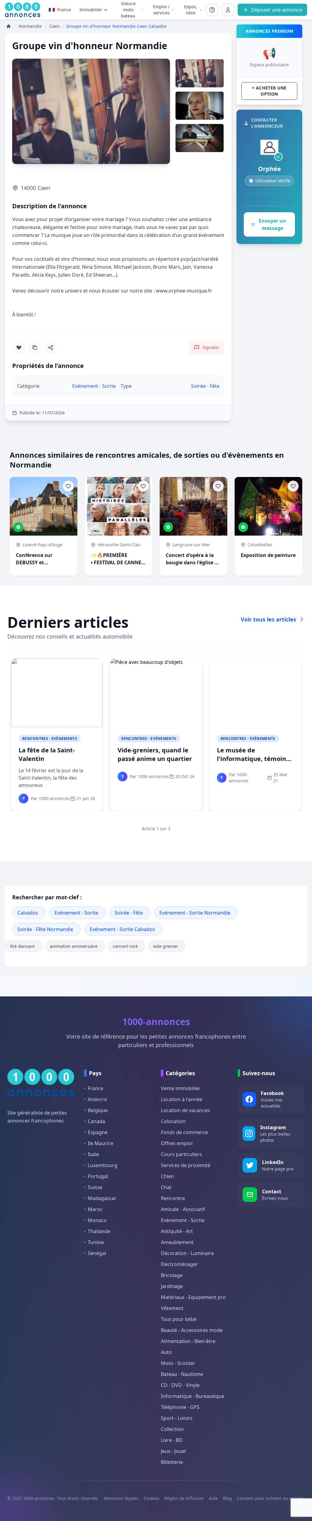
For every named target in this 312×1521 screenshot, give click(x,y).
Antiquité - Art (177, 1231)
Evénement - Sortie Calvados (122, 929)
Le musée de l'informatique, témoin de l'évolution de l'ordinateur (251, 763)
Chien (167, 1176)
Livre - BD (172, 1440)
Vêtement (172, 1308)
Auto (166, 1352)
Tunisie (96, 1242)
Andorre (97, 1099)
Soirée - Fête (129, 912)
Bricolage (172, 1275)
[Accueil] (8, 26)
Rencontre (173, 1198)
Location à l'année (181, 1099)
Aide (213, 1498)
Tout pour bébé (179, 1319)
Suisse (95, 1187)
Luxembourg (102, 1165)
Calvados (27, 912)
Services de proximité (185, 1165)
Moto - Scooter (178, 1363)
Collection (172, 1429)
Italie (93, 1154)
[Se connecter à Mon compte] (212, 10)
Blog (227, 1498)
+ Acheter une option (269, 91)
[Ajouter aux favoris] (19, 347)
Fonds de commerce (184, 1132)
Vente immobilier (180, 1088)
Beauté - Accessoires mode (192, 1330)
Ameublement (177, 1242)
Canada (96, 1121)
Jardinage (172, 1286)
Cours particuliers (181, 1154)
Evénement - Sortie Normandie (194, 912)
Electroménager (179, 1264)
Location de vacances (185, 1110)
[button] (163, 111)
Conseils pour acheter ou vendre (270, 1498)
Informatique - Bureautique (192, 1396)
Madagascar (102, 1198)
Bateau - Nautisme (182, 1374)
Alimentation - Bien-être (188, 1341)
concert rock (125, 946)
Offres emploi (177, 1143)
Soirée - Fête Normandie (45, 929)
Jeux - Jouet (173, 1451)
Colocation (173, 1121)
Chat (166, 1187)
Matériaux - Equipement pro (193, 1297)
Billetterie (172, 1462)
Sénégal (97, 1253)
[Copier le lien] (34, 347)
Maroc (95, 1209)
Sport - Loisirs (177, 1418)
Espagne (98, 1132)
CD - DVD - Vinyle (180, 1385)
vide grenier (165, 946)
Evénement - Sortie (76, 912)
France (64, 10)
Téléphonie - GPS (180, 1407)
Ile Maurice (100, 1143)
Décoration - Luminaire (187, 1253)
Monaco (97, 1220)
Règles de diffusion (184, 1498)
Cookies (151, 1498)
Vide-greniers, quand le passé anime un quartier (155, 754)
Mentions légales (121, 1498)
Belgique (98, 1110)
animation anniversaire (74, 946)
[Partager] (50, 347)
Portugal (98, 1176)
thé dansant (22, 946)
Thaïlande (99, 1231)
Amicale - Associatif (183, 1209)
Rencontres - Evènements (49, 738)
